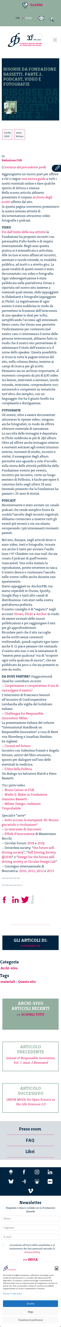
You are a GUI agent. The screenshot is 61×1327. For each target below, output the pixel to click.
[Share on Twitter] (25, 899)
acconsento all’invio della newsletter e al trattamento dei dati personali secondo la (32, 1249)
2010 (22, 871)
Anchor (41, 614)
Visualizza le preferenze (30, 1320)
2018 (30, 843)
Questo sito (27, 982)
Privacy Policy (32, 1252)
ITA (18, 18)
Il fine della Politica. (19, 769)
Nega (30, 1312)
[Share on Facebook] (6, 899)
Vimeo (18, 614)
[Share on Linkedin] (15, 899)
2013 (50, 871)
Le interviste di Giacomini (23, 829)
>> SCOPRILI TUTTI (30, 1014)
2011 (31, 871)
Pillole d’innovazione (20, 834)
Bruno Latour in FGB (19, 790)
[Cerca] (51, 19)
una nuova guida (33, 179)
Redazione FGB (12, 160)
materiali (8, 982)
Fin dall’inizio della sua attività (24, 232)
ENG (29, 18)
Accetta (30, 1303)
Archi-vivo (9, 968)
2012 (40, 871)
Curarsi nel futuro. (18, 746)
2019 (40, 843)
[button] (56, 1267)
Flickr (29, 614)
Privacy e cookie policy (12, 1294)
